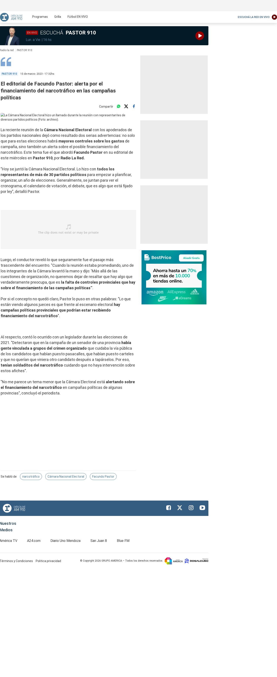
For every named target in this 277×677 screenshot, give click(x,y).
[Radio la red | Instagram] (191, 507)
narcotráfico (31, 476)
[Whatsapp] (118, 106)
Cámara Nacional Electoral (66, 476)
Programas (40, 16)
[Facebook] (134, 106)
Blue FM (123, 541)
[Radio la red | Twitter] (180, 507)
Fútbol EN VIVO (78, 16)
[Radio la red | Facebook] (168, 507)
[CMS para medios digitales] (196, 560)
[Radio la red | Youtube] (202, 507)
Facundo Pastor (103, 476)
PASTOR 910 (24, 50)
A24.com (33, 541)
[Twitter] (126, 106)
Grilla (57, 16)
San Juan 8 (98, 541)
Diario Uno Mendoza (65, 541)
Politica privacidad (48, 561)
